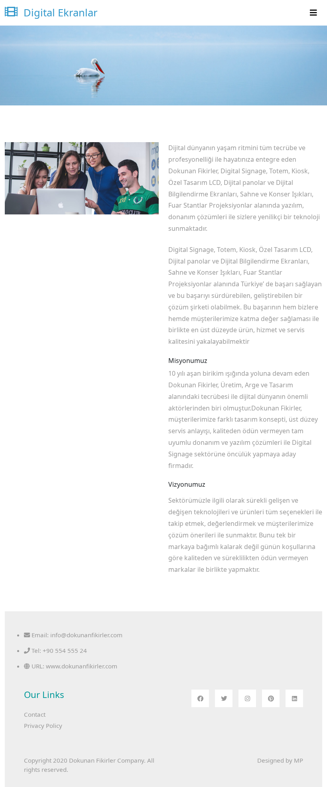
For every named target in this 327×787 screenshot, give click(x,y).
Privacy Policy (43, 726)
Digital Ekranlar (59, 13)
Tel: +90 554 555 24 (58, 650)
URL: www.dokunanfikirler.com (73, 666)
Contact (34, 714)
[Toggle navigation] (313, 13)
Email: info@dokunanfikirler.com (76, 635)
